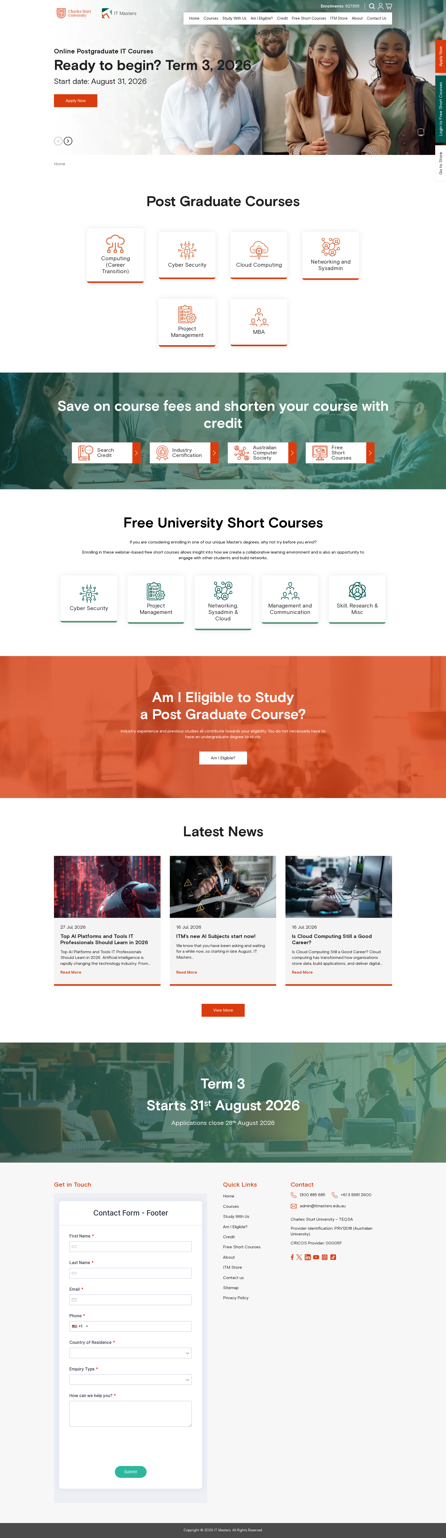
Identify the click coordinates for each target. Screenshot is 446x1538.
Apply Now (76, 101)
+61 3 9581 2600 (356, 1195)
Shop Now (223, 758)
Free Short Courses (309, 18)
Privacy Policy (236, 1298)
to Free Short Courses (441, 109)
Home (194, 18)
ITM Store (339, 18)
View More (223, 1010)
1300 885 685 (312, 1195)
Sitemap (231, 1288)
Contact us (233, 1278)
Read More (70, 972)
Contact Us (376, 18)
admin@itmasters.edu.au (323, 1206)
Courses (211, 18)
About (357, 18)
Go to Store (441, 163)
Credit (282, 18)
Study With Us (234, 18)
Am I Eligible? (262, 18)
